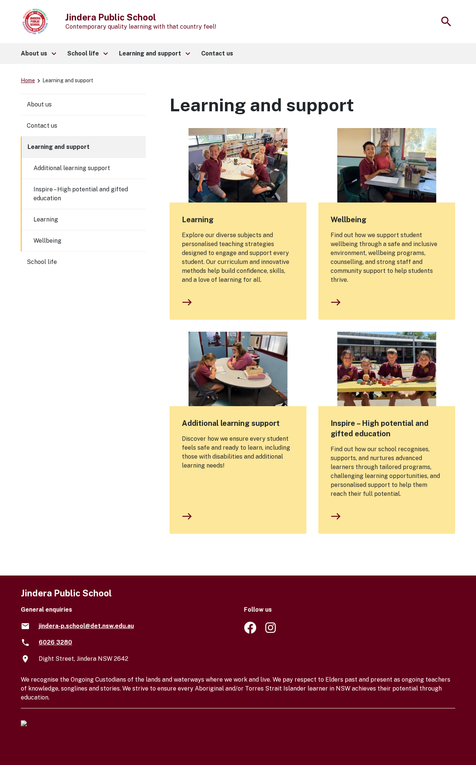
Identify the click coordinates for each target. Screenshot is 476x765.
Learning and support (59, 146)
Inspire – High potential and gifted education (379, 428)
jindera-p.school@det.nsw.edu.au (86, 625)
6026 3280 (55, 642)
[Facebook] (250, 631)
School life (42, 261)
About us (39, 104)
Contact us (42, 125)
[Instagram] (271, 631)
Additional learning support (231, 423)
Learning (197, 219)
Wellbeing (348, 219)
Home (28, 80)
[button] (38, 53)
